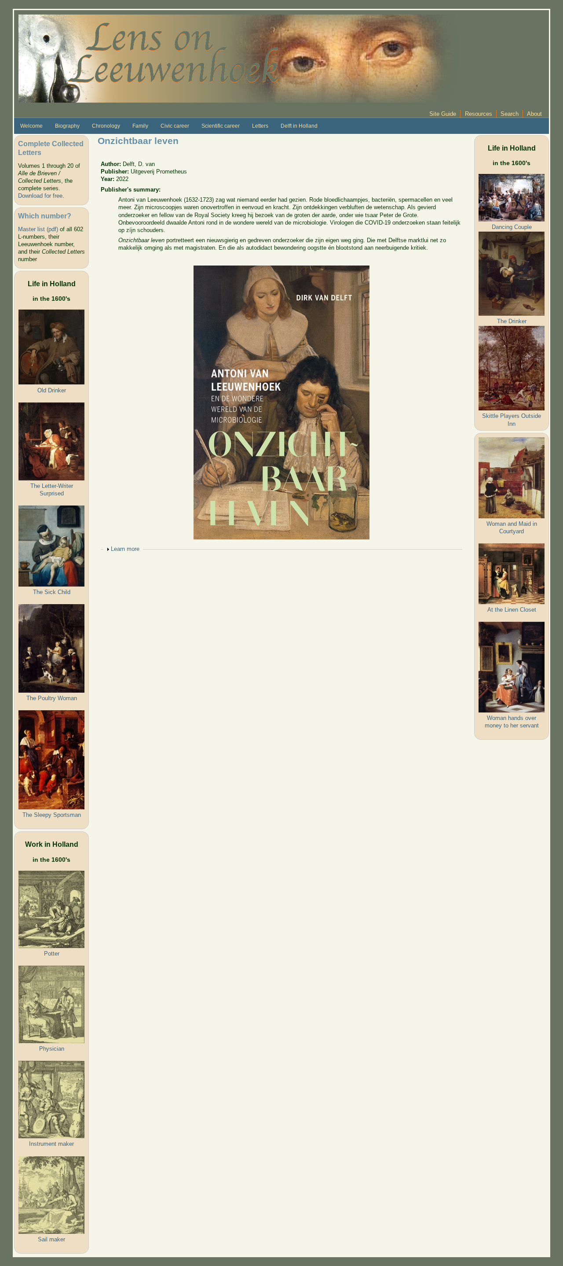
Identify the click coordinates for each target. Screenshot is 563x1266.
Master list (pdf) (38, 229)
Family (140, 126)
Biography (67, 126)
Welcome (31, 126)
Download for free (40, 195)
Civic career (175, 126)
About (534, 114)
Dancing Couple (512, 227)
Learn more (125, 549)
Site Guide (442, 114)
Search (510, 114)
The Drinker (511, 321)
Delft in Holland (299, 126)
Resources (478, 114)
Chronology (106, 126)
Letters (260, 126)
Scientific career (220, 126)
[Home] (238, 58)
